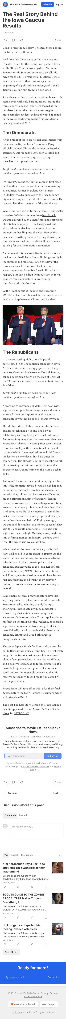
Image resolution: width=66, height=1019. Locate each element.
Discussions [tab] (27, 855)
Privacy (44, 993)
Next (55, 793)
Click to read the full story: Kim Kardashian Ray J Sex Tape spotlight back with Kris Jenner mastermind (25, 877)
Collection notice (33, 996)
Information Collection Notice (35, 766)
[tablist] (16, 815)
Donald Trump (11, 64)
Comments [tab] (10, 815)
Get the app (48, 1004)
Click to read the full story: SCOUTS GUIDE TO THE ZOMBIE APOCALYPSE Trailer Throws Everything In (23, 908)
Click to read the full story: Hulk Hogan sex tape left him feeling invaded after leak (24, 935)
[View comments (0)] (13, 40)
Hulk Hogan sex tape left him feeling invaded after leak (22, 927)
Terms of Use (48, 763)
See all (9, 952)
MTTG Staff (21, 713)
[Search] (60, 855)
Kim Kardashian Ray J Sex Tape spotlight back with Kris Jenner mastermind (24, 867)
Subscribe (47, 4)
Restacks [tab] (23, 815)
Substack (17, 1012)
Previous (12, 793)
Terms (53, 993)
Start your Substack (25, 1004)
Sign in (59, 4)
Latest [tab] (14, 855)
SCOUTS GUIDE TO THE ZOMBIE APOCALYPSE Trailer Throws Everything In (23, 898)
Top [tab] (6, 855)
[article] (33, 875)
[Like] (6, 40)
